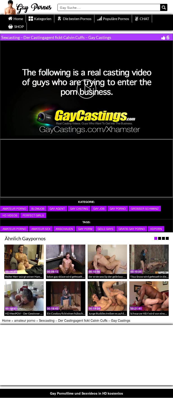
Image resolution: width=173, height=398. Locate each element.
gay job (99, 208)
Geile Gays (105, 229)
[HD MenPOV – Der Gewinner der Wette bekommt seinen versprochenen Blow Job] (24, 296)
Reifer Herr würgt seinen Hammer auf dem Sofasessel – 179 (39, 276)
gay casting (79, 208)
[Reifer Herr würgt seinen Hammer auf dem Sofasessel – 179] (24, 259)
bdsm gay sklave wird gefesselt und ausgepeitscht (75, 276)
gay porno (118, 208)
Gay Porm (85, 229)
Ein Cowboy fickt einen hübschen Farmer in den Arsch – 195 (82, 313)
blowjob (37, 208)
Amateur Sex (40, 229)
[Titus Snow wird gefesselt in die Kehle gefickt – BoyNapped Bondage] (149, 259)
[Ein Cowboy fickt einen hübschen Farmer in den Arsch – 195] (65, 296)
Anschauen (64, 229)
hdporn (156, 229)
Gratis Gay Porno (131, 229)
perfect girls (33, 215)
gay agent (57, 208)
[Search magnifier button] (163, 7)
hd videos (9, 215)
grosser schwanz (145, 208)
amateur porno (14, 208)
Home (6, 320)
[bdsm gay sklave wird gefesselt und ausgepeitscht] (65, 259)
